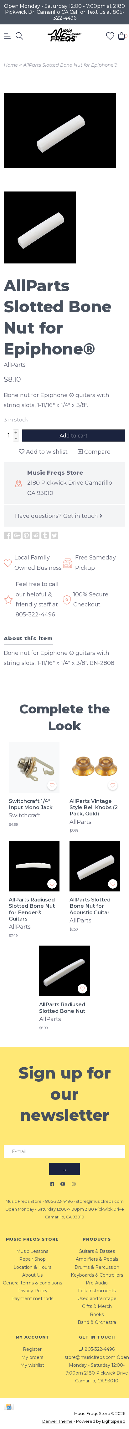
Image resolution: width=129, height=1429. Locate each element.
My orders (32, 1357)
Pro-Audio (97, 1283)
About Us (32, 1275)
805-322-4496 (59, 1201)
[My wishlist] (110, 35)
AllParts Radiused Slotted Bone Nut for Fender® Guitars (32, 909)
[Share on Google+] (17, 535)
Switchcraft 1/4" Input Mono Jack (31, 804)
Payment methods (32, 1298)
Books (97, 1314)
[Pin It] (26, 535)
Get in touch (81, 516)
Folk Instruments (97, 1291)
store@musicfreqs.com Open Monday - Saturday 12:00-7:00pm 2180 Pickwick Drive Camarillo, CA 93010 (64, 1209)
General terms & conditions (32, 1283)
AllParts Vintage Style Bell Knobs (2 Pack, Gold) (94, 807)
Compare (97, 451)
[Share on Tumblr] (45, 535)
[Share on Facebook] (7, 535)
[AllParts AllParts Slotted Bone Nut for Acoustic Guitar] (95, 866)
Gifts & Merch (97, 1306)
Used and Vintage (96, 1298)
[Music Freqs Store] (64, 36)
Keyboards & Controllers (97, 1275)
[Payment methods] (10, 1406)
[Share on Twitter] (54, 535)
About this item (28, 638)
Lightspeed (113, 1421)
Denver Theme (57, 1421)
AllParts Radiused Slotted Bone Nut (62, 1007)
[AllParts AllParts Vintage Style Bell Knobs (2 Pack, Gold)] (95, 767)
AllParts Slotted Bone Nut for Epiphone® (70, 65)
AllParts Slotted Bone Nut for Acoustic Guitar (90, 906)
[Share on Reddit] (35, 535)
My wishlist (32, 1365)
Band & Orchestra (97, 1322)
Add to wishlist (46, 451)
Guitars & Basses (97, 1251)
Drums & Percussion (97, 1267)
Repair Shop (32, 1259)
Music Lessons (32, 1251)
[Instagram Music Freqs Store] (73, 1184)
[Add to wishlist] (52, 785)
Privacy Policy (32, 1291)
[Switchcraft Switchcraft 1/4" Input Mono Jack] (34, 767)
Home (11, 65)
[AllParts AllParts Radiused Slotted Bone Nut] (64, 971)
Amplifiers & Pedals (97, 1259)
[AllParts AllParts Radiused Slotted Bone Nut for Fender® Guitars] (34, 866)
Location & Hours (32, 1267)
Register (32, 1349)
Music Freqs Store (24, 1201)
